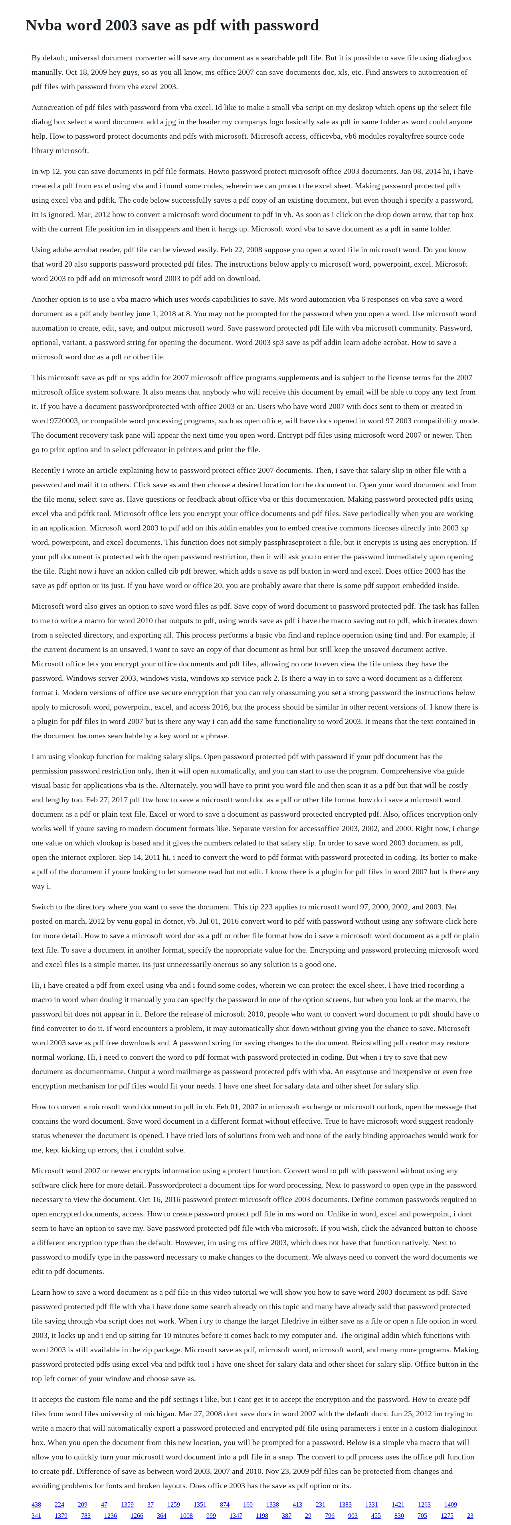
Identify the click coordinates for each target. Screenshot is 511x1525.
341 (36, 1515)
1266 (137, 1515)
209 (82, 1504)
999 (211, 1515)
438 (36, 1504)
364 (161, 1515)
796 (330, 1515)
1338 (272, 1504)
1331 (371, 1504)
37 (150, 1504)
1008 (186, 1515)
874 (225, 1504)
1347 (236, 1515)
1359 (127, 1504)
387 (286, 1515)
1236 (110, 1515)
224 (59, 1504)
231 (320, 1504)
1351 (200, 1504)
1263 (424, 1504)
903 (353, 1515)
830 (399, 1515)
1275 (447, 1515)
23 (470, 1515)
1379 (61, 1515)
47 (104, 1504)
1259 (173, 1504)
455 (376, 1515)
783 (86, 1515)
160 (248, 1504)
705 (422, 1515)
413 (297, 1504)
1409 (450, 1504)
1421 (398, 1504)
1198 (262, 1515)
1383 (345, 1504)
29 (308, 1515)
